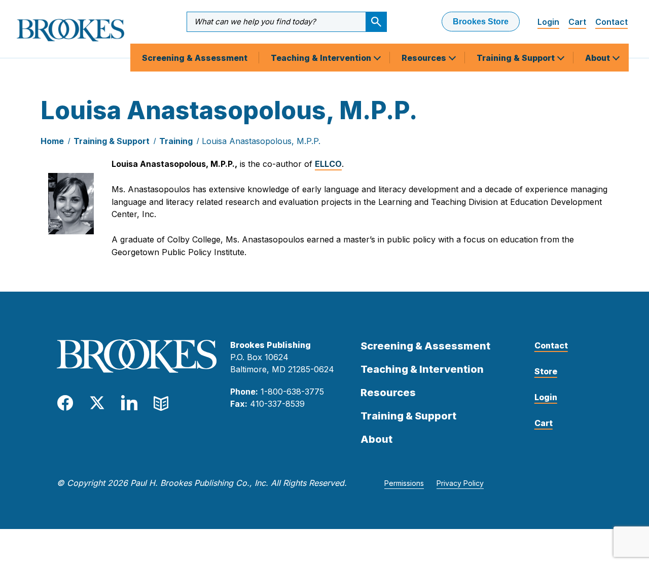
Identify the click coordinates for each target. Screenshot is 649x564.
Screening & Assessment (194, 58)
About (598, 58)
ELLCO (328, 164)
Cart (577, 22)
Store (545, 371)
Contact (611, 22)
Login (548, 22)
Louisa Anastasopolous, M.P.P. (261, 141)
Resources (425, 58)
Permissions (404, 483)
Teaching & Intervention (322, 58)
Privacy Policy (460, 483)
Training (176, 141)
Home (52, 141)
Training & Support (517, 58)
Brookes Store (481, 21)
